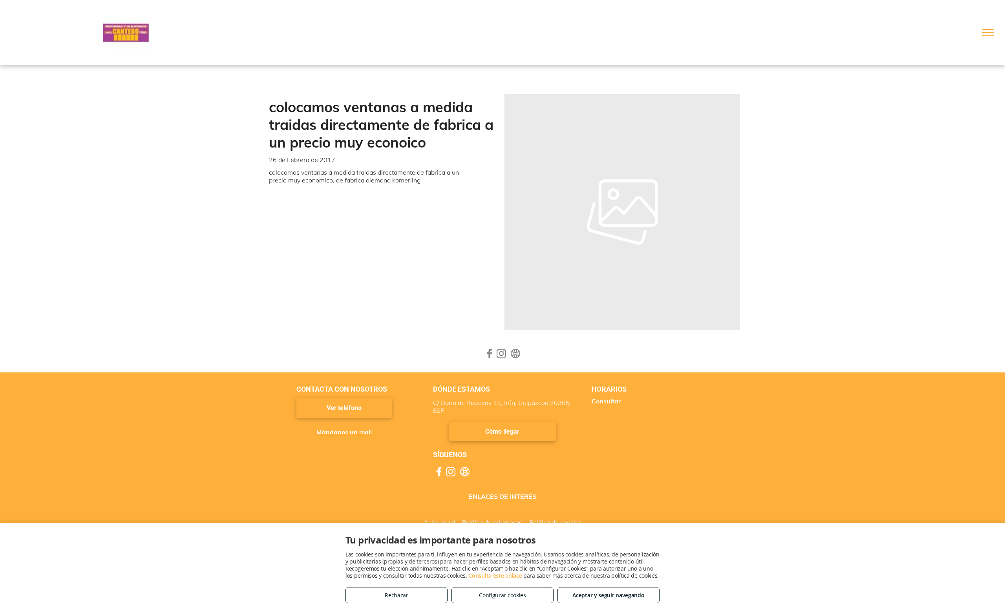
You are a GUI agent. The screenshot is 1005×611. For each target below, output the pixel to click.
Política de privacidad (492, 522)
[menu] (988, 32)
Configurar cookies (502, 595)
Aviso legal (439, 522)
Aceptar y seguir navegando (608, 595)
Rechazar (396, 595)
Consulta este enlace (495, 575)
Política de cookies (555, 522)
